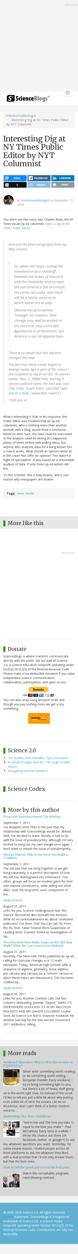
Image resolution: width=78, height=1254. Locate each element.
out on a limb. (19, 393)
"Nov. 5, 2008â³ (30, 379)
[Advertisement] (39, 46)
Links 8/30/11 (13, 988)
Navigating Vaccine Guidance (28, 771)
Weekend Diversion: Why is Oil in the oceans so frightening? (38, 1063)
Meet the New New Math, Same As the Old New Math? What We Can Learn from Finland (37, 944)
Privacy (8, 1217)
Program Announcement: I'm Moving (32, 816)
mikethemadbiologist (21, 116)
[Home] (28, 100)
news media (25, 493)
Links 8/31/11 (12, 900)
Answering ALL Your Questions (26, 1116)
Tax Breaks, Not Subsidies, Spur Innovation (38, 758)
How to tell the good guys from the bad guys (36, 1167)
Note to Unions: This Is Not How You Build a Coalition (35, 856)
